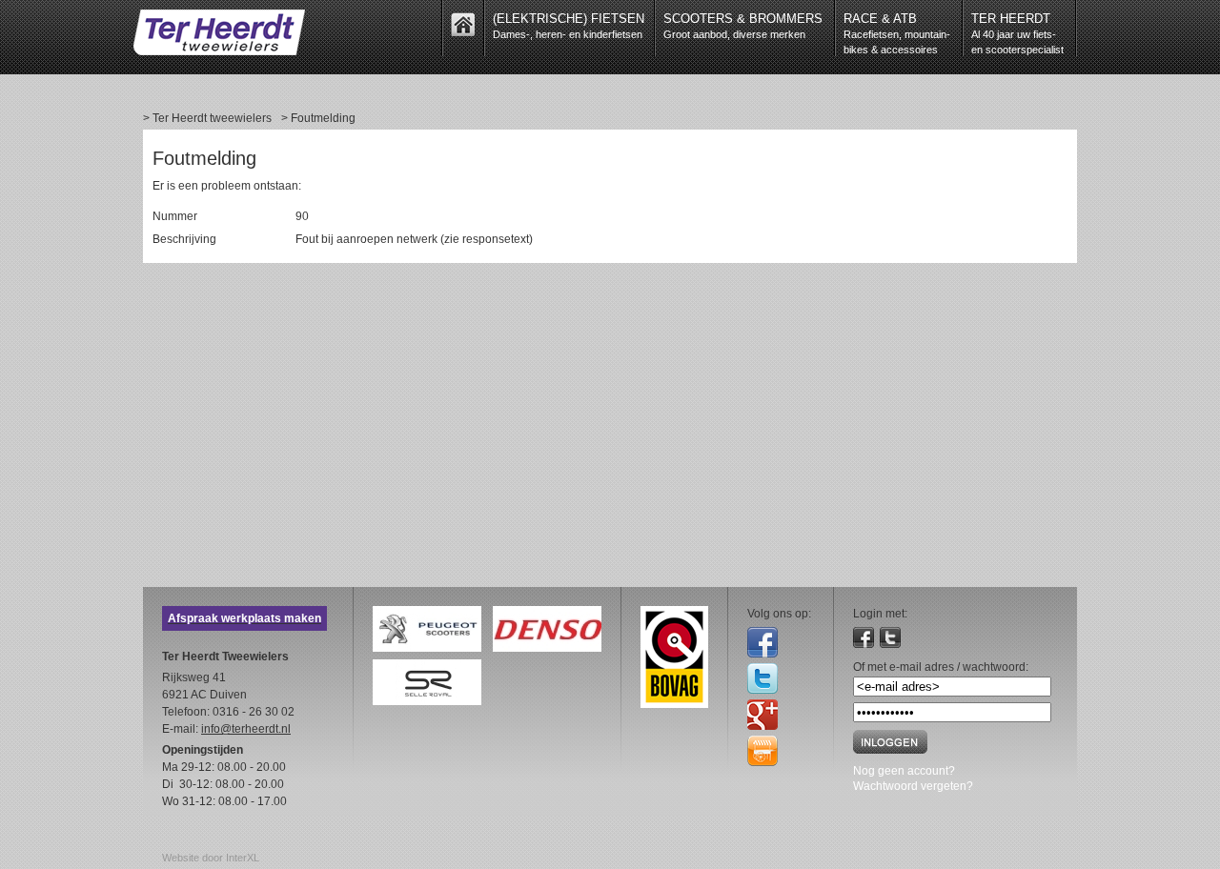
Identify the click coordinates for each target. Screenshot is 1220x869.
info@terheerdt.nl (246, 729)
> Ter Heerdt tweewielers (207, 118)
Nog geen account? (904, 771)
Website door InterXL (210, 857)
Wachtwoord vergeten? (913, 786)
